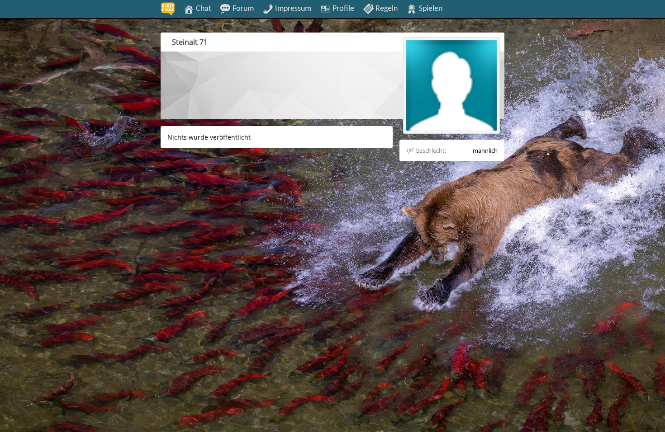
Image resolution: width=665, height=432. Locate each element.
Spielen (429, 9)
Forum (242, 9)
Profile (342, 9)
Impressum (292, 9)
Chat (202, 9)
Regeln (386, 9)
